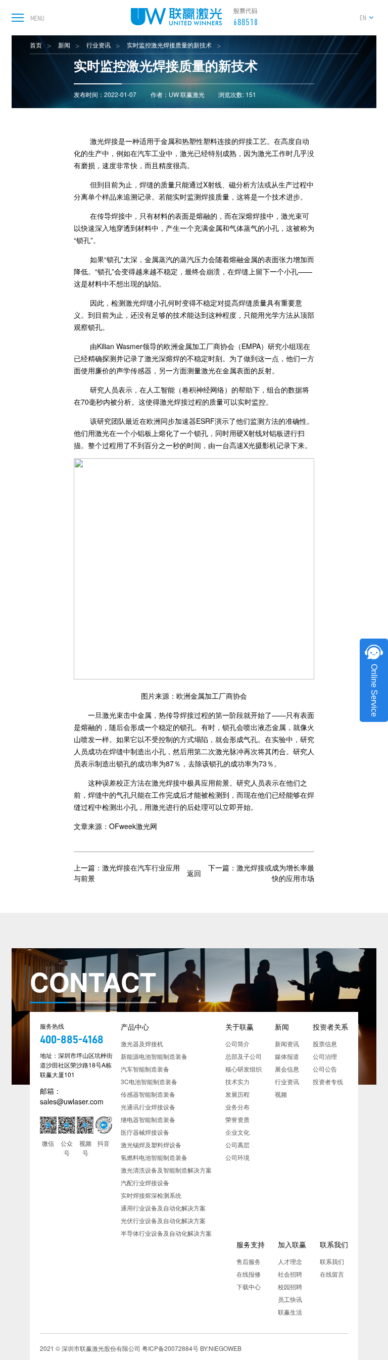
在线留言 (332, 1274)
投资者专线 (328, 1081)
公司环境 (237, 1157)
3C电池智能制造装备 (149, 1081)
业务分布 (237, 1106)
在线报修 (248, 1274)
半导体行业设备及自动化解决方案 (166, 1233)
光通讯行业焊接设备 (148, 1106)
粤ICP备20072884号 (170, 1348)
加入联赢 (292, 1244)
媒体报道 (287, 1056)
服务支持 (250, 1244)
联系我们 (334, 1244)
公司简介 (237, 1043)
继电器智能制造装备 (148, 1119)
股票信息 (325, 1043)
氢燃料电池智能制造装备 (154, 1157)
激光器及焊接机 (142, 1043)
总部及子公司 (243, 1056)
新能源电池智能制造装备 (154, 1056)
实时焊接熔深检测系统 (151, 1195)
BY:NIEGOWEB (220, 1348)
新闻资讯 (287, 1043)
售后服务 (248, 1261)
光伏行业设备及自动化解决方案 (163, 1220)
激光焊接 (104, 141)
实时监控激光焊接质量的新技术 (169, 44)
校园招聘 (290, 1286)
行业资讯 (98, 44)
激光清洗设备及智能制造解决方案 (166, 1169)
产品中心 (135, 1027)
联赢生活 (290, 1311)
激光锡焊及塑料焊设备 (151, 1144)
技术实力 (237, 1081)
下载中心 (248, 1286)
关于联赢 (239, 1027)
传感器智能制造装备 (148, 1094)
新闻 (64, 44)
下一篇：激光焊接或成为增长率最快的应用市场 (261, 872)
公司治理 (325, 1056)
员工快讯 (290, 1299)
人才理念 (290, 1261)
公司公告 (325, 1068)
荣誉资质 (237, 1119)
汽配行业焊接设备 (145, 1182)
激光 (187, 153)
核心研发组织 (243, 1068)
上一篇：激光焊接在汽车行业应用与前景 (127, 872)
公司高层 (237, 1144)
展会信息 (287, 1068)
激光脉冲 (229, 751)
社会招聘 (290, 1274)
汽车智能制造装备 (145, 1068)
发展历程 (237, 1094)
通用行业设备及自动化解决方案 (163, 1207)
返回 (194, 872)
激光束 (291, 216)
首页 (36, 44)
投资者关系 (330, 1027)
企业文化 (237, 1132)
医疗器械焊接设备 (145, 1132)
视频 (281, 1094)
